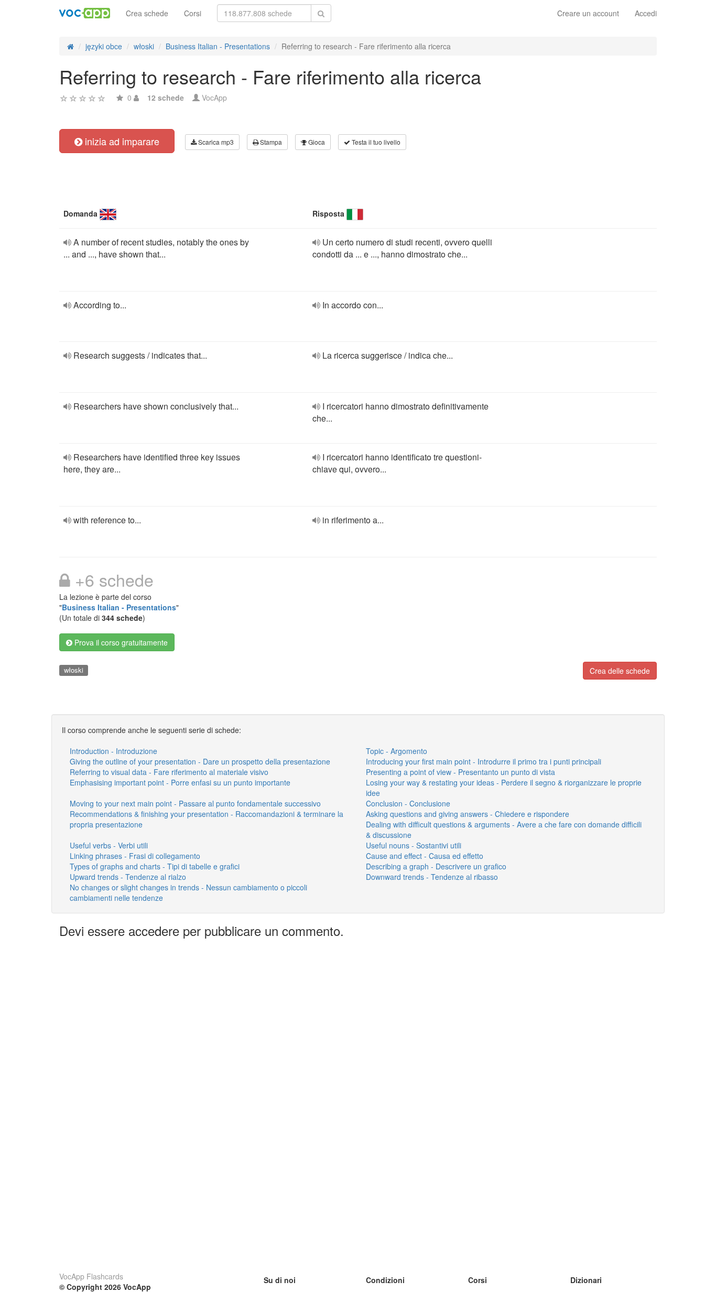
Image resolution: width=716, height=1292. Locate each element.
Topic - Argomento (396, 751)
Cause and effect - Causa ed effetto (424, 855)
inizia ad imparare (120, 141)
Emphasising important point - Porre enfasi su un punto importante (180, 782)
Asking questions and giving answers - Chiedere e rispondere (467, 814)
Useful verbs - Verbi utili (109, 845)
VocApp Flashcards (91, 1276)
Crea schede (147, 13)
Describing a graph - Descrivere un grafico (436, 866)
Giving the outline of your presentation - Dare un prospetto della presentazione (200, 761)
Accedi (646, 13)
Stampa (270, 141)
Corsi (192, 13)
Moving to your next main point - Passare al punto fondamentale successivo (195, 803)
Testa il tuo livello (375, 141)
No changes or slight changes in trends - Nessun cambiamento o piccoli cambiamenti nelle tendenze (188, 892)
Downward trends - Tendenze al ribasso (432, 876)
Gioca (316, 141)
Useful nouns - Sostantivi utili (413, 845)
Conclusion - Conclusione (408, 803)
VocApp (214, 97)
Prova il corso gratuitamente (120, 642)
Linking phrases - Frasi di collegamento (135, 855)
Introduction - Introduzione (113, 751)
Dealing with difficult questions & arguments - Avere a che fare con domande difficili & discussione (504, 829)
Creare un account (588, 13)
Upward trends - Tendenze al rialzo (128, 876)
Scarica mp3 (215, 141)
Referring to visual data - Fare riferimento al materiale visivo (169, 772)
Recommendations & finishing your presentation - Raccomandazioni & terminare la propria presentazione (206, 819)
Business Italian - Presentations (119, 607)
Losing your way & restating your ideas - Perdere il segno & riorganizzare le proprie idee (504, 787)
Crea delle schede (620, 670)
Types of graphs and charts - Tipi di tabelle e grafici (155, 866)
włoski (73, 670)
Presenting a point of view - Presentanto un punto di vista (460, 772)
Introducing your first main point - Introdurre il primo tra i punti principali (483, 761)
